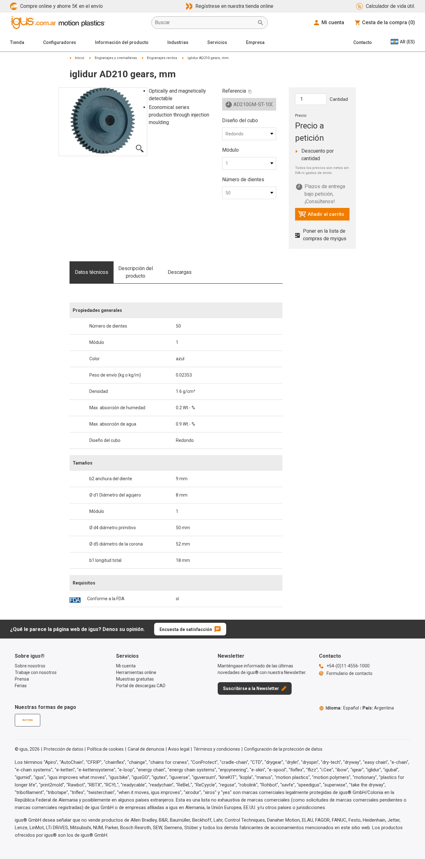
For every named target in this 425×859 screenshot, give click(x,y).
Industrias (177, 42)
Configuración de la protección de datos (283, 749)
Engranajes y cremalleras (116, 58)
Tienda (17, 42)
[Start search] (260, 22)
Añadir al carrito (321, 215)
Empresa (255, 42)
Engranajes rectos (162, 58)
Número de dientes (243, 179)
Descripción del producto (135, 272)
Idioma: (342, 707)
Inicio (79, 58)
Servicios (217, 42)
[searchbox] (204, 22)
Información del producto (121, 42)
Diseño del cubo (240, 120)
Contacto (362, 42)
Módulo (230, 150)
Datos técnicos (91, 272)
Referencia (234, 91)
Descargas (180, 272)
